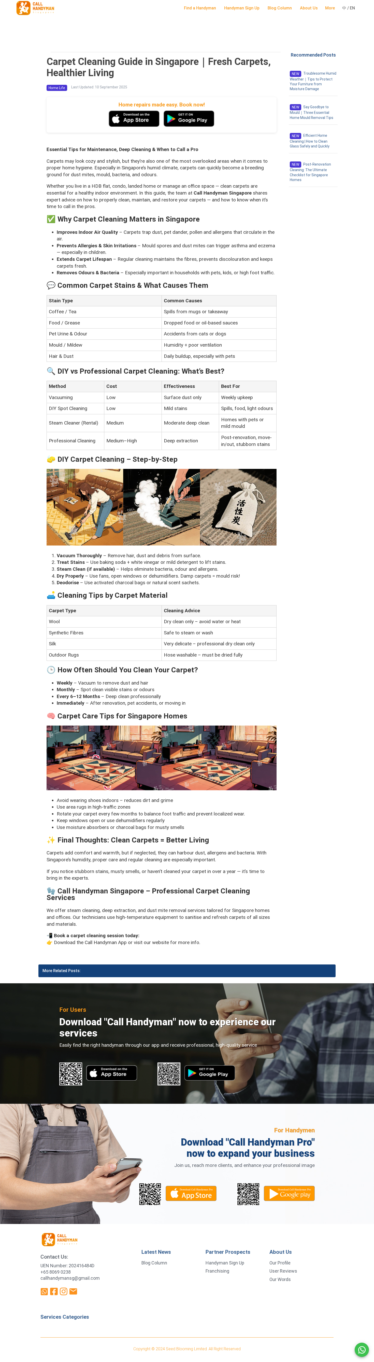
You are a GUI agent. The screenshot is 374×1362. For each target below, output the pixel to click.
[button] (200, 8)
